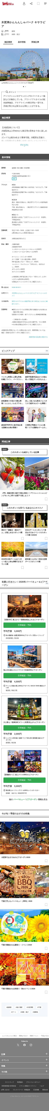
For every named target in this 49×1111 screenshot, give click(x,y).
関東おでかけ (23, 1036)
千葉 (39, 1007)
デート (14, 1012)
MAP (14, 179)
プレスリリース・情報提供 (21, 1090)
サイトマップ (9, 1082)
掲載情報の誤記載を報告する (38, 337)
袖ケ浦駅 (19, 1007)
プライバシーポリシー (33, 1082)
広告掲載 (36, 1090)
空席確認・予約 (24, 625)
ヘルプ (42, 1086)
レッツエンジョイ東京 (9, 1036)
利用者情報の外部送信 (9, 1086)
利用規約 (20, 1082)
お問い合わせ (5, 1090)
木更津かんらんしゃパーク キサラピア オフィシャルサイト (29, 294)
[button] (23, 86)
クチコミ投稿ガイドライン (27, 1086)
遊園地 (36, 1012)
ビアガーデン (32, 799)
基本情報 (6, 157)
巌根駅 (9, 1007)
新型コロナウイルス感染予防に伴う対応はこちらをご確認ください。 (30, 302)
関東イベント (34, 1036)
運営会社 (45, 1090)
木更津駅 (30, 1007)
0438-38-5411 (16, 287)
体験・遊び (25, 1012)
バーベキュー (19, 799)
